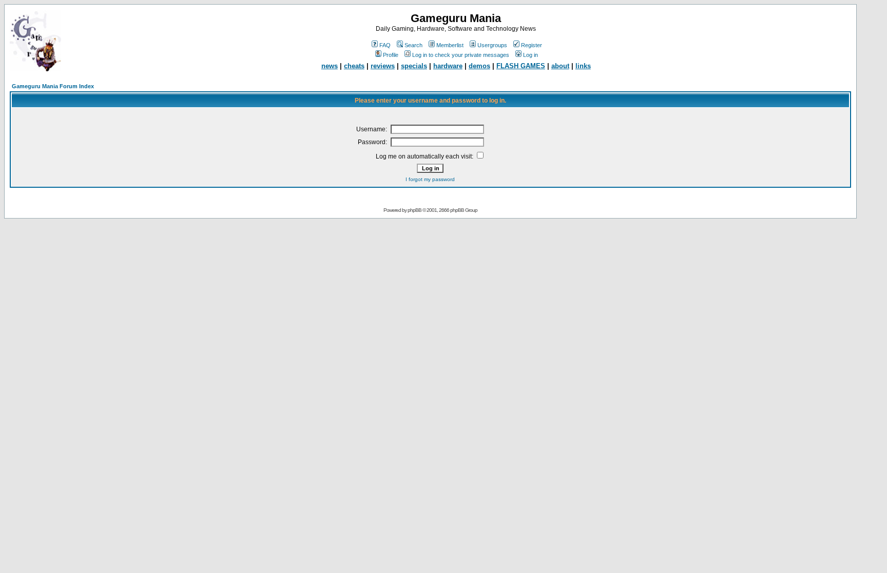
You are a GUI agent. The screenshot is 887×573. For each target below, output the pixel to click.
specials (414, 66)
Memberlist (450, 45)
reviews (383, 66)
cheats (354, 66)
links (583, 66)
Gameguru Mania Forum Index (53, 86)
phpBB (414, 210)
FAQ (385, 45)
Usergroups (492, 45)
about (560, 66)
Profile (390, 55)
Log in (530, 55)
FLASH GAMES (520, 66)
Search (413, 45)
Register (531, 45)
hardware (447, 66)
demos (479, 66)
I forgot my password (430, 179)
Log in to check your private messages (460, 55)
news (329, 66)
